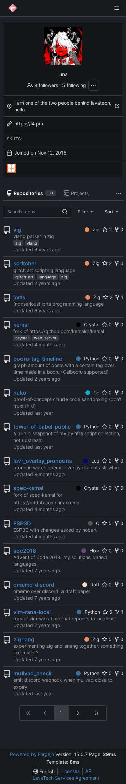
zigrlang (23, 639)
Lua (95, 461)
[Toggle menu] (117, 8)
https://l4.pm (28, 124)
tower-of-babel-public (42, 426)
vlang (32, 243)
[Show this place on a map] (117, 106)
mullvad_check (32, 673)
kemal (21, 324)
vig (17, 229)
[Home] (12, 8)
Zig (96, 229)
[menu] (44, 771)
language (47, 276)
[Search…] (64, 212)
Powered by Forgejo (32, 754)
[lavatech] (11, 168)
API (89, 771)
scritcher (24, 263)
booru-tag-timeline (37, 358)
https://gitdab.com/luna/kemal (46, 502)
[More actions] (93, 85)
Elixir (94, 550)
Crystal (91, 324)
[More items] (118, 193)
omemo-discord (33, 584)
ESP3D (22, 523)
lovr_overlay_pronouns (42, 460)
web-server (45, 337)
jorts (19, 297)
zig (18, 243)
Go (96, 392)
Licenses (70, 771)
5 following (74, 85)
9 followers (46, 85)
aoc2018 (24, 550)
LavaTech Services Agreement (66, 778)
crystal (22, 337)
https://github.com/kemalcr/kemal (66, 331)
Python (91, 358)
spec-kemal (28, 488)
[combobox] (86, 211)
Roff (94, 584)
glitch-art (24, 276)
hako (19, 392)
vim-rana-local (32, 612)
